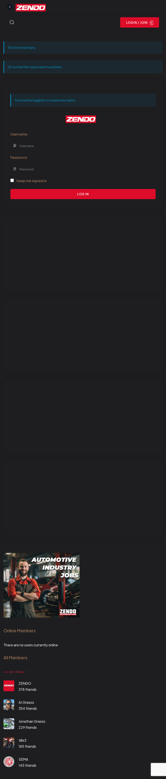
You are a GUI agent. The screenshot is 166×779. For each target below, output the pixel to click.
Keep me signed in (32, 180)
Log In (83, 194)
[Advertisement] (83, 253)
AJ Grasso (26, 702)
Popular (21, 672)
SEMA (23, 759)
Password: (19, 157)
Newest (7, 672)
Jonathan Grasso (32, 721)
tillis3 (22, 740)
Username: (19, 134)
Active (14, 672)
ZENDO (25, 683)
